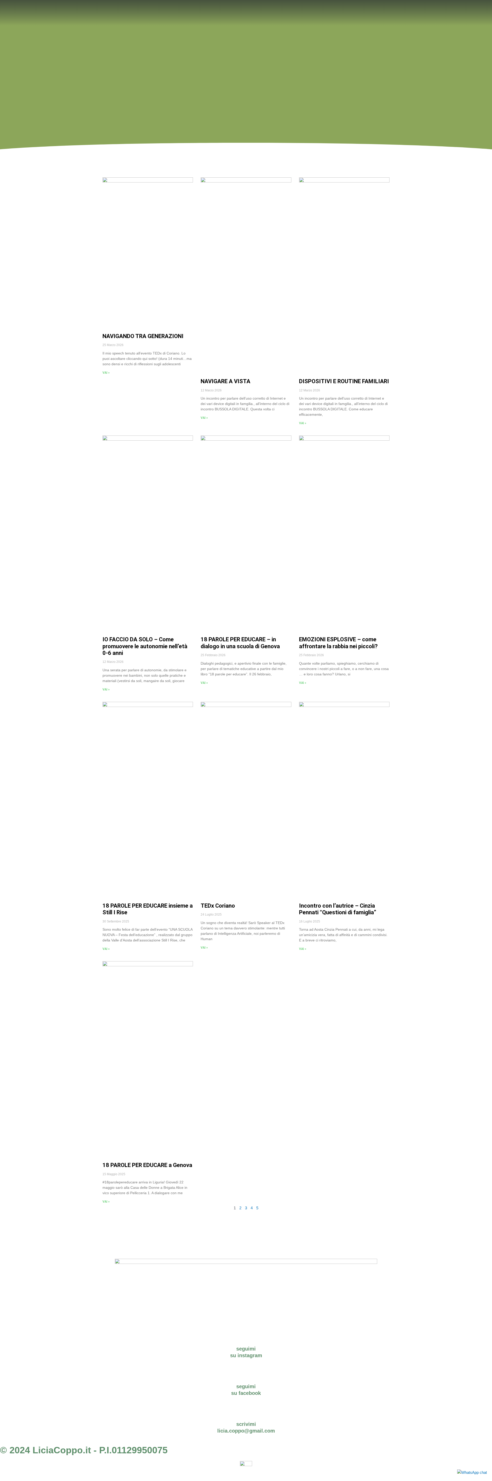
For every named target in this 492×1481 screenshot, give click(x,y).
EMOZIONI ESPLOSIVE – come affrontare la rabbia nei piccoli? (338, 642)
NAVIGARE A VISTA (225, 381)
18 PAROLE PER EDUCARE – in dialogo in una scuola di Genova (240, 642)
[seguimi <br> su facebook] (246, 1376)
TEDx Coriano (218, 905)
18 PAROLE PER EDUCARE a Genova (147, 1165)
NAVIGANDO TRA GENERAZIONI (142, 336)
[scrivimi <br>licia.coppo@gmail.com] (246, 1414)
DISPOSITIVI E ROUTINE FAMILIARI (344, 381)
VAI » (106, 372)
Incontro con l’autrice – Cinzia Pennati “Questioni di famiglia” (337, 909)
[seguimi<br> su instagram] (246, 1339)
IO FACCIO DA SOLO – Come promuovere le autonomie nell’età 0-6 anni (144, 646)
